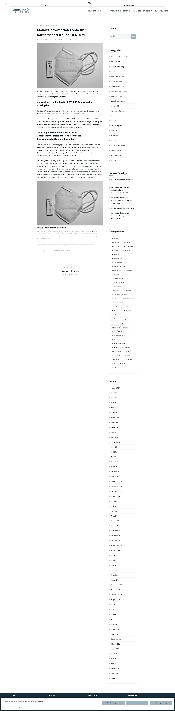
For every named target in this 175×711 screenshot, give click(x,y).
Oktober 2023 (115, 541)
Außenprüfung (116, 250)
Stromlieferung (116, 351)
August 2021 (115, 649)
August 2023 (115, 550)
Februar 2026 (115, 417)
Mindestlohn (115, 311)
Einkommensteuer (117, 76)
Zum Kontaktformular (129, 5)
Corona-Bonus (116, 254)
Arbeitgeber (115, 242)
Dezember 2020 (116, 678)
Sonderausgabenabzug (119, 319)
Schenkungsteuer (117, 126)
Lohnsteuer (53, 25)
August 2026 (115, 388)
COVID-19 (42, 246)
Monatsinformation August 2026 (122, 208)
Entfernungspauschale (118, 266)
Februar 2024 (115, 521)
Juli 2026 (114, 393)
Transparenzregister (118, 145)
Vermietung (128, 359)
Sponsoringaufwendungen (120, 327)
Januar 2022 (115, 634)
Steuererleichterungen (118, 335)
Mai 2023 (114, 565)
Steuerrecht (115, 136)
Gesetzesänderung (117, 278)
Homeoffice (127, 290)
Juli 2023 (114, 555)
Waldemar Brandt (49, 228)
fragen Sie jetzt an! (59, 97)
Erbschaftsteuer (116, 81)
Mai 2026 (114, 403)
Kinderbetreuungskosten (119, 295)
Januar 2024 (115, 526)
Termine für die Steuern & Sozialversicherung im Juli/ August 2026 (120, 216)
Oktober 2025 (115, 437)
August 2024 (115, 496)
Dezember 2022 (116, 585)
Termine (114, 141)
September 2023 (116, 546)
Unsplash (62, 228)
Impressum (22, 707)
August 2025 (115, 442)
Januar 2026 (115, 422)
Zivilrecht (114, 160)
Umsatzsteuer (116, 150)
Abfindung (115, 238)
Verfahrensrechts (117, 155)
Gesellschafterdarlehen (68, 246)
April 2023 (114, 570)
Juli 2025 (114, 447)
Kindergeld (115, 106)
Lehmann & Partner (118, 116)
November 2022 (116, 590)
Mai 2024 (114, 506)
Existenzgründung (117, 86)
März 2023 (114, 575)
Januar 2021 (115, 674)
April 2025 (114, 462)
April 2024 (114, 511)
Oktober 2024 (115, 491)
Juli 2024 (114, 501)
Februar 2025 (115, 472)
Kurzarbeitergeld (128, 299)
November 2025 (116, 432)
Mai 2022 (114, 614)
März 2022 (114, 624)
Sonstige (114, 131)
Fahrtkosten (129, 270)
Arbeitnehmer (128, 242)
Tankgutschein (116, 355)
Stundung (129, 351)
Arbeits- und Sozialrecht (119, 57)
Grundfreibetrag (117, 286)
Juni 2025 (114, 452)
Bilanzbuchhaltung (117, 67)
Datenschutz (15, 707)
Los (133, 36)
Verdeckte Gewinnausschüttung (60, 250)
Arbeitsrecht (115, 62)
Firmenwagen (116, 274)
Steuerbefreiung (117, 331)
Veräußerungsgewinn (118, 363)
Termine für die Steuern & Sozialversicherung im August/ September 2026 (121, 200)
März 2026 (114, 413)
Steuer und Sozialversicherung (121, 347)
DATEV (91, 231)
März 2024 (114, 516)
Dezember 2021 (116, 639)
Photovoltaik (127, 311)
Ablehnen (137, 703)
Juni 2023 (114, 560)
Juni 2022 (114, 610)
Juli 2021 (114, 654)
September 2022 (116, 595)
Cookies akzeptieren (113, 703)
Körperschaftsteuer (43, 25)
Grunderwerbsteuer (118, 101)
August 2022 (115, 600)
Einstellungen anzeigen (161, 703)
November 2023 (116, 536)
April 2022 (114, 619)
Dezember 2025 (116, 427)
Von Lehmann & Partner (44, 39)
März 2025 (114, 467)
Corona (113, 72)
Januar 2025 (115, 477)
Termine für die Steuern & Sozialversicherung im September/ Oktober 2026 (120, 190)
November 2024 (116, 486)
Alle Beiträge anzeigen (69, 275)
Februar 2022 (115, 629)
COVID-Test (52, 246)
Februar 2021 (115, 669)
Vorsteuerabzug (116, 367)
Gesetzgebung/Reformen (120, 91)
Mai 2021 (114, 659)
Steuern (114, 339)
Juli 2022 (114, 605)
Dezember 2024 (116, 482)
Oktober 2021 (115, 644)
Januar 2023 (115, 580)
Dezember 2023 (116, 531)
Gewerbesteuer (116, 96)
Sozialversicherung (117, 323)
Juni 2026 (114, 398)
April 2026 (114, 408)
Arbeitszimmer (128, 246)
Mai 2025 (114, 457)
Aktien (125, 238)
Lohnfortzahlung (117, 307)
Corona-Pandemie (117, 258)
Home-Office (115, 290)
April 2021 (114, 664)
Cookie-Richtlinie (7, 707)
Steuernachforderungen (119, 343)
